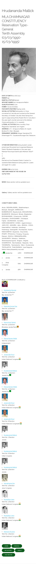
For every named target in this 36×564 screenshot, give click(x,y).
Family (20, 550)
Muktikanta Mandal (10, 290)
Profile (16, 546)
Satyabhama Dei (9, 483)
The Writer (8, 554)
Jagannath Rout (9, 354)
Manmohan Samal (10, 322)
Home (6, 546)
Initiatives (8, 550)
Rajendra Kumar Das (10, 306)
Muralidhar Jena (9, 499)
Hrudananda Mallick (10, 371)
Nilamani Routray (9, 532)
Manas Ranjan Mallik (10, 338)
